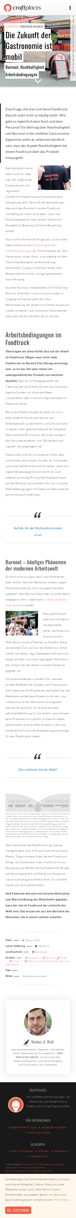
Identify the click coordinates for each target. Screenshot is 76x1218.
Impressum (61, 1151)
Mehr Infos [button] (61, 1199)
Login (33, 1127)
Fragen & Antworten (42, 1171)
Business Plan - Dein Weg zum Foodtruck (43, 1164)
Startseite (12, 26)
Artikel (63, 957)
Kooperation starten (53, 1127)
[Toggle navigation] (70, 7)
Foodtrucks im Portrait (17, 1167)
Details (49, 957)
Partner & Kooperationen (18, 1171)
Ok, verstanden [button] (18, 1210)
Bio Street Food (37, 1167)
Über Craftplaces (22, 1151)
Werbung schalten (39, 1132)
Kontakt (43, 1151)
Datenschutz (39, 1156)
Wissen (16, 961)
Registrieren (19, 1127)
